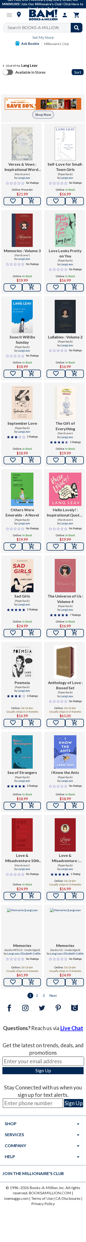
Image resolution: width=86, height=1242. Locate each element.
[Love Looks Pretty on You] (65, 230)
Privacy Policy (43, 1203)
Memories (22, 945)
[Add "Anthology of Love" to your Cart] (74, 723)
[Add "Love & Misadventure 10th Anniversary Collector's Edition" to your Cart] (31, 896)
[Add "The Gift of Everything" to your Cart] (74, 460)
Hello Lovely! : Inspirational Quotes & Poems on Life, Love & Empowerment (65, 512)
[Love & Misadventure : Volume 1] (65, 835)
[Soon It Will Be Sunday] (22, 316)
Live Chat (71, 1028)
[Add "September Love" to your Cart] (31, 460)
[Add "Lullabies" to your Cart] (74, 374)
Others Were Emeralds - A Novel (22, 512)
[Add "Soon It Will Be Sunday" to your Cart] (31, 374)
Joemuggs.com (16, 1198)
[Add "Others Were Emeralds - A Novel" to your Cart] (31, 546)
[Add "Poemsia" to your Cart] (31, 723)
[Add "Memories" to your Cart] (31, 287)
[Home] (43, 15)
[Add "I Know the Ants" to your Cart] (74, 806)
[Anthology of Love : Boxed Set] (65, 662)
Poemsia (22, 682)
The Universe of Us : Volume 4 (65, 598)
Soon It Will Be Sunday (22, 339)
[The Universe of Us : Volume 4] (65, 575)
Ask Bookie (30, 43)
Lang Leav (24, 177)
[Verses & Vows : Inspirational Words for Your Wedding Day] (22, 144)
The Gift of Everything (65, 426)
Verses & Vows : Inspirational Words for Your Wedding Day (22, 167)
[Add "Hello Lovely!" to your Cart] (74, 546)
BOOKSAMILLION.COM (50, 1193)
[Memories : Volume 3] (22, 230)
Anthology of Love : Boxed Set (65, 685)
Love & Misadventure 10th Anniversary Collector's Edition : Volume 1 (22, 858)
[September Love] (22, 403)
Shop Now (43, 114)
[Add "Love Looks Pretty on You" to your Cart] (74, 287)
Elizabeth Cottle (31, 953)
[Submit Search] (76, 27)
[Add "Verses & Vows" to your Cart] (31, 201)
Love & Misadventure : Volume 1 (65, 858)
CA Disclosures (68, 1198)
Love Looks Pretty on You (65, 253)
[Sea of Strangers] (22, 752)
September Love (22, 423)
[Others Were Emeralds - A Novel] (22, 489)
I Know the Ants (65, 772)
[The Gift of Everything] (65, 403)
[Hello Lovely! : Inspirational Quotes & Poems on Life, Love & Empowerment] (65, 489)
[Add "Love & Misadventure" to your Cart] (74, 896)
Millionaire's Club (56, 44)
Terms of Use (42, 1198)
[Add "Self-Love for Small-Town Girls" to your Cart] (74, 201)
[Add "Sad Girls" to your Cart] (31, 633)
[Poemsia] (22, 662)
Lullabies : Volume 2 (65, 337)
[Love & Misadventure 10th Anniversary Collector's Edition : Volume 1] (22, 835)
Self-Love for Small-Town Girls (65, 167)
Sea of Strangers (22, 772)
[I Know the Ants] (65, 752)
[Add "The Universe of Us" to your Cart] (74, 633)
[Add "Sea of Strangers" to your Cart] (31, 806)
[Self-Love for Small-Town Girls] (65, 144)
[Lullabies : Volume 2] (65, 316)
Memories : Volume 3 (22, 250)
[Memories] (22, 925)
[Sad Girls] (22, 575)
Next (53, 995)
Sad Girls (22, 596)
